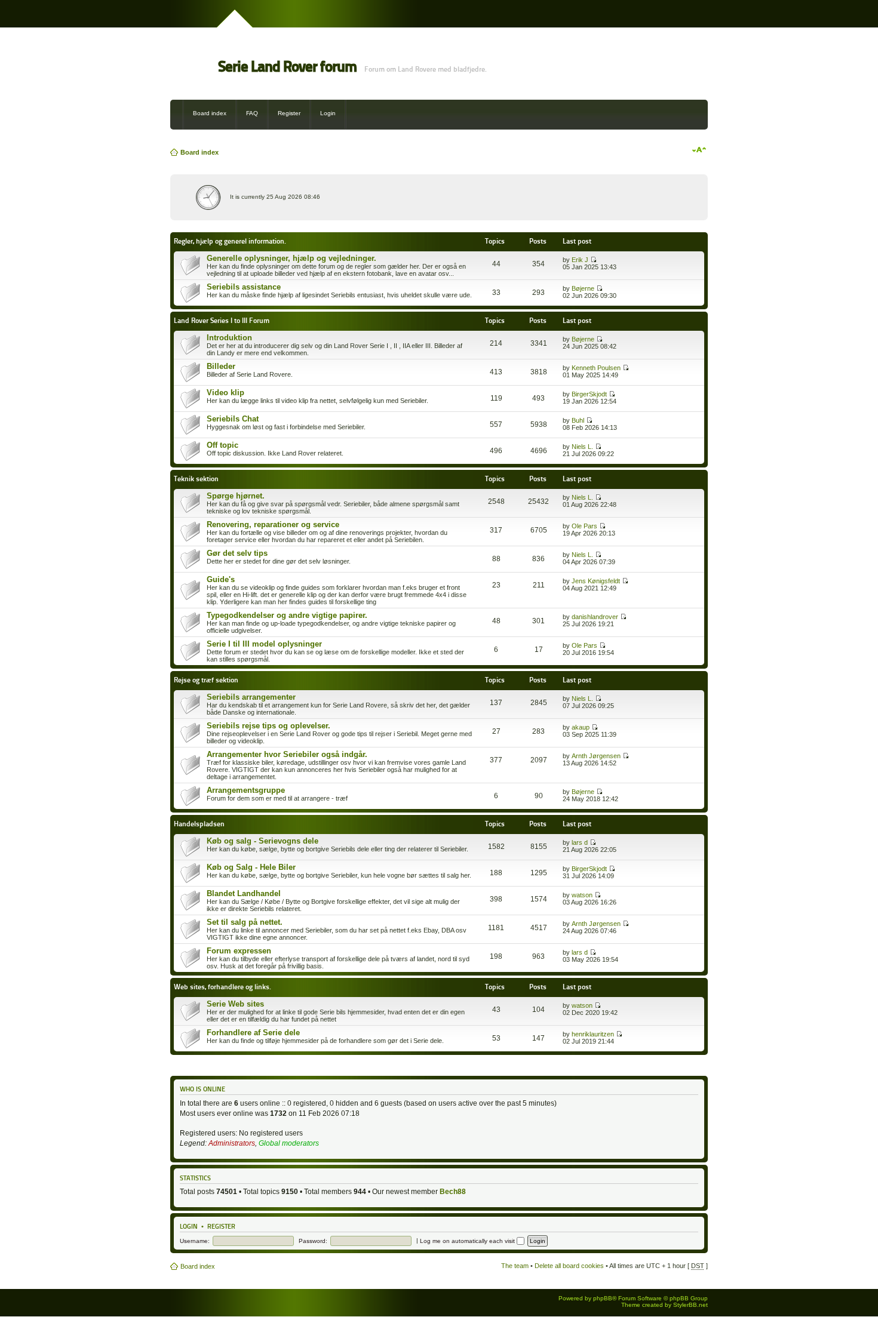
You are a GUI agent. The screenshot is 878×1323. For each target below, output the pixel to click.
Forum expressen (239, 950)
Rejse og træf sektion (206, 679)
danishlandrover (595, 616)
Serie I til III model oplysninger (264, 643)
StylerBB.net (690, 1305)
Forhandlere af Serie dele (253, 1032)
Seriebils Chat (233, 418)
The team (515, 1265)
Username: (195, 1241)
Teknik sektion (196, 478)
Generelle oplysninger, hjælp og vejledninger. (291, 258)
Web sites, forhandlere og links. (222, 986)
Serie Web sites (235, 1003)
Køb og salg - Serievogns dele (262, 840)
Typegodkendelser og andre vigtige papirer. (287, 615)
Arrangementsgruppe (246, 790)
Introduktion (229, 337)
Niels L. (582, 446)
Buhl (578, 420)
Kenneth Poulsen (596, 367)
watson (582, 895)
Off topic (222, 445)
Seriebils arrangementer (251, 697)
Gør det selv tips (237, 553)
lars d (580, 842)
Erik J (580, 259)
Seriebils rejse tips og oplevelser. (268, 725)
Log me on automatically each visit (468, 1241)
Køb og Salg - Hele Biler (251, 867)
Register (289, 113)
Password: (313, 1241)
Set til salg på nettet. (245, 922)
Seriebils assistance (244, 286)
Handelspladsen (199, 823)
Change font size (699, 149)
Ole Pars (584, 526)
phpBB (602, 1298)
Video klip (225, 392)
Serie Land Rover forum (287, 66)
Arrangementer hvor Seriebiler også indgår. (287, 754)
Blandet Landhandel (244, 893)
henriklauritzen (593, 1034)
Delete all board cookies (569, 1265)
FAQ (252, 113)
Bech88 (453, 1191)
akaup (581, 727)
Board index (209, 113)
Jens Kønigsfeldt (596, 580)
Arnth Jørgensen (596, 755)
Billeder (221, 366)
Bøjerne (583, 288)
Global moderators (289, 1143)
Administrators (231, 1143)
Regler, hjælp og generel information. (230, 240)
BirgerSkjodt (589, 394)
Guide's (221, 579)
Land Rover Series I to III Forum (221, 320)
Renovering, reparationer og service (273, 524)
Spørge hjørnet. (236, 495)
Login (328, 113)
